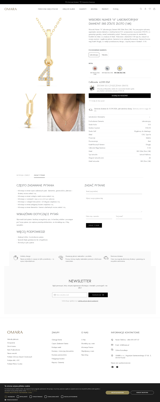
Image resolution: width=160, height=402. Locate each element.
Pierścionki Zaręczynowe (48, 9)
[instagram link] (117, 366)
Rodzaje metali (56, 347)
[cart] (154, 9)
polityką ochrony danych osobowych (88, 301)
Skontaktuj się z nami (88, 343)
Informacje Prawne (87, 347)
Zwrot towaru (11, 346)
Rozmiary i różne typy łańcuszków (63, 351)
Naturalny (105, 55)
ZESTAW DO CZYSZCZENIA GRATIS (112, 85)
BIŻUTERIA (94, 9)
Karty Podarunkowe (13, 350)
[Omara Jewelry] (11, 9)
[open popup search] (141, 9)
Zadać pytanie (39, 175)
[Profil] (145, 9)
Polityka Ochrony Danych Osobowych (19, 357)
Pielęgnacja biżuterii (58, 359)
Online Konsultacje (121, 350)
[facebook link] (112, 366)
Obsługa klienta (57, 340)
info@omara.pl (124, 345)
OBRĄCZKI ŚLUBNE (68, 9)
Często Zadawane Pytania (60, 343)
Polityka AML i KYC (13, 360)
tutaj (53, 196)
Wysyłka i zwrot (23, 175)
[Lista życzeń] (150, 9)
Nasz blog (84, 355)
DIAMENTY (82, 9)
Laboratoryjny (94, 55)
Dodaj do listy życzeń (98, 101)
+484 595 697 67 (133, 340)
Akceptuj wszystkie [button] (117, 392)
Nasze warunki (12, 353)
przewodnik (42, 199)
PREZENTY (105, 9)
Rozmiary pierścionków (59, 355)
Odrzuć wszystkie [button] (142, 392)
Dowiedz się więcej (32, 390)
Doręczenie (11, 343)
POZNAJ (115, 9)
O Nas (83, 340)
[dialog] (80, 392)
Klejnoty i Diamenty (58, 362)
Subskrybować (96, 295)
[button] (53, 392)
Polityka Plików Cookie (14, 364)
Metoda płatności (13, 339)
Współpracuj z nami (87, 351)
